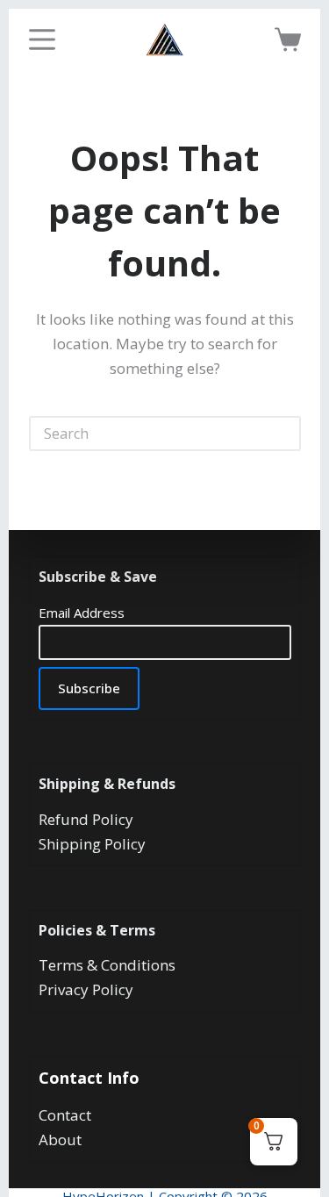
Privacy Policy (86, 989)
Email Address (82, 612)
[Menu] (42, 39)
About (60, 1139)
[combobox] (149, 433)
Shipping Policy (92, 844)
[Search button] (283, 433)
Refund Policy (86, 819)
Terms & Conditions (107, 965)
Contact (65, 1115)
